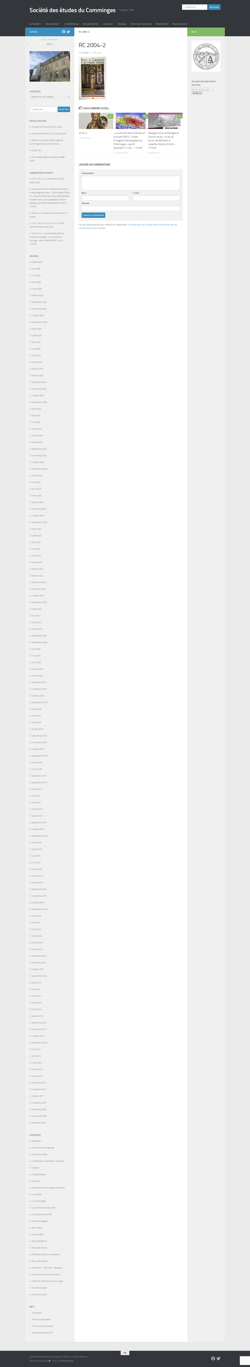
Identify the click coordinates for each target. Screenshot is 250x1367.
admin (86, 53)
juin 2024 (36, 415)
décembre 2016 (39, 822)
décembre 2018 (39, 735)
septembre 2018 (39, 755)
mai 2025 (36, 349)
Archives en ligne (39, 1154)
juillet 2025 (37, 335)
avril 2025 (36, 355)
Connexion (37, 1312)
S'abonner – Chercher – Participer (47, 1267)
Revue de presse (39, 1261)
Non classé (37, 1227)
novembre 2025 (39, 308)
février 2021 (37, 629)
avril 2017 (36, 802)
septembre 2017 (39, 782)
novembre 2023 (39, 455)
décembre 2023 (39, 449)
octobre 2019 (38, 695)
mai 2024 (36, 422)
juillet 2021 (37, 609)
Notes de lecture (39, 1247)
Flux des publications (41, 1319)
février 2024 (37, 435)
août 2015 (36, 916)
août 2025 (36, 328)
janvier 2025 (37, 375)
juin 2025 (36, 342)
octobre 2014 (38, 969)
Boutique (122, 23)
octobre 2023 (38, 462)
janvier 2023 (37, 502)
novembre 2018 (39, 742)
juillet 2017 (37, 789)
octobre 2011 (38, 1096)
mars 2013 (37, 1009)
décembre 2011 (39, 1082)
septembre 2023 (39, 469)
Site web (85, 203)
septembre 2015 (39, 909)
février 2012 (37, 1069)
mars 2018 (37, 769)
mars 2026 (37, 288)
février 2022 (37, 569)
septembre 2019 (39, 702)
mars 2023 (37, 495)
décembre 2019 (39, 682)
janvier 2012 (37, 1076)
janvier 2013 (37, 1016)
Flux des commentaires (42, 1326)
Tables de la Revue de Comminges (47, 1281)
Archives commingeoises (43, 1147)
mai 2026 (36, 275)
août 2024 (36, 409)
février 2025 (37, 369)
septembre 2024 (39, 402)
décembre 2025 (39, 302)
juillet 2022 (37, 535)
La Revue (107, 23)
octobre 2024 (38, 395)
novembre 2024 (39, 389)
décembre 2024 (39, 382)
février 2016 (37, 876)
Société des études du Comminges (73, 10)
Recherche (197, 93)
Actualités (36, 1141)
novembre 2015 (39, 896)
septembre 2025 (39, 322)
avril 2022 (36, 555)
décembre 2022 (39, 509)
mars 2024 (37, 429)
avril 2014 (36, 996)
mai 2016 (36, 862)
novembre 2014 (39, 962)
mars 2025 (37, 362)
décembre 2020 (39, 635)
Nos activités (52, 23)
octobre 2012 (38, 1036)
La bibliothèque (71, 23)
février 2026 (37, 295)
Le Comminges (39, 1201)
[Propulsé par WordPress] (49, 1361)
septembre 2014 (39, 976)
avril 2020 (36, 662)
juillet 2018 (37, 762)
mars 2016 (37, 869)
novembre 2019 (39, 689)
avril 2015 (36, 929)
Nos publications (91, 23)
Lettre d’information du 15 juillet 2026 (49, 133)
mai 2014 (36, 989)
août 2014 (36, 982)
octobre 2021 (38, 595)
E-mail (136, 193)
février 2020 (37, 669)
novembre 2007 (39, 1102)
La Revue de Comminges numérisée (48, 1187)
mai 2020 (36, 655)
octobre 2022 (38, 515)
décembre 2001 (39, 1122)
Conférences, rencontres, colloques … (49, 1161)
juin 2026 (36, 268)
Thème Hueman (66, 1361)
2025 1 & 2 (37, 150)
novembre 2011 (39, 1089)
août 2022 (36, 529)
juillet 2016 (37, 849)
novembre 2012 (39, 1029)
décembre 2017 (39, 776)
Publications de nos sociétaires (46, 1254)
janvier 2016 (37, 882)
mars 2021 (37, 622)
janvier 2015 (37, 949)
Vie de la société (39, 1288)
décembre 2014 (39, 956)
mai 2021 (36, 615)
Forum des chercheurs (141, 23)
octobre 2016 (38, 829)
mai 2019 (36, 715)
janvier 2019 (37, 729)
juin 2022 (36, 542)
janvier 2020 (37, 675)
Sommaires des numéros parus (46, 1274)
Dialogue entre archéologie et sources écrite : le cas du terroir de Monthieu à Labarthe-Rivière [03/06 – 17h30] (163, 140)
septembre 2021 (39, 602)
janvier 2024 (37, 442)
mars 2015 (37, 936)
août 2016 (36, 842)
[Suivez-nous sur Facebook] (63, 32)
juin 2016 (36, 856)
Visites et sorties (39, 1294)
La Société (34, 23)
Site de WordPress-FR (42, 1332)
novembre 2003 (39, 1116)
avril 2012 (36, 1056)
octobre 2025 (38, 315)
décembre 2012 (39, 1022)
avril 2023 (36, 489)
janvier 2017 (37, 816)
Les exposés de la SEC (42, 1214)
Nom (84, 193)
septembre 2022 (39, 522)
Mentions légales (40, 1221)
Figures (35, 1167)
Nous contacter (179, 23)
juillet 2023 (37, 475)
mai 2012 (36, 1049)
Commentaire (88, 173)
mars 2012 (37, 1062)
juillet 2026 (37, 262)
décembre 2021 (39, 582)
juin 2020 (36, 649)
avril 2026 (36, 282)
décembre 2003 (39, 1109)
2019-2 (83, 133)
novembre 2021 (39, 589)
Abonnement (162, 23)
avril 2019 (36, 722)
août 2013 (36, 1002)
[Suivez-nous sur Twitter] (68, 32)
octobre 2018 (38, 749)
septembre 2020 (39, 642)
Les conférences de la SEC (43, 1207)
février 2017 (37, 809)
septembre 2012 (39, 1042)
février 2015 (37, 942)
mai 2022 (36, 549)
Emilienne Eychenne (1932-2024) (47, 127)
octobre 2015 (38, 902)
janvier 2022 (37, 575)
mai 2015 (36, 922)
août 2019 (36, 709)
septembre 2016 (39, 836)
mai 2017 (36, 796)
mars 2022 (37, 562)
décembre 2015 (39, 889)
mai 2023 (36, 482)
